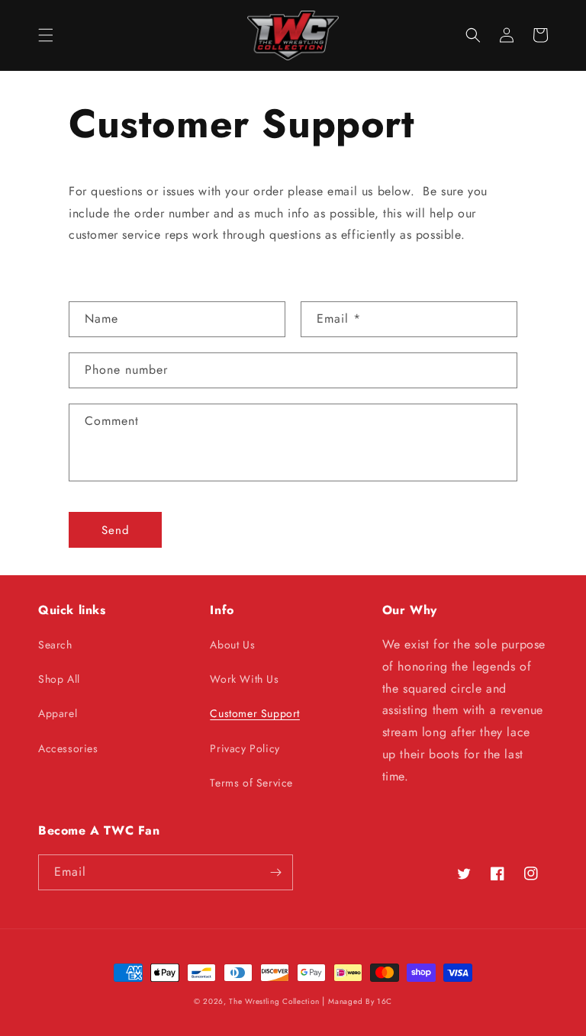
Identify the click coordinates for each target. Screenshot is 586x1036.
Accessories (68, 748)
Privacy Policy (244, 748)
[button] (46, 35)
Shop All (59, 679)
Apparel (57, 713)
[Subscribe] (275, 872)
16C (384, 1001)
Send (115, 530)
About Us (232, 644)
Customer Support (255, 713)
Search (55, 644)
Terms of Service (251, 782)
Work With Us (244, 679)
